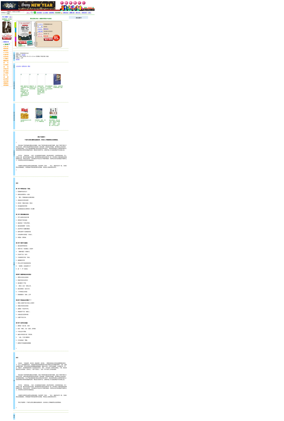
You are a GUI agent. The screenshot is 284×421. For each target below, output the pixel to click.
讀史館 (23, 54)
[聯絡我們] (84, 13)
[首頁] (84, 4)
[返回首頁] (89, 13)
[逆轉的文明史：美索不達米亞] (41, 79)
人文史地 (18, 66)
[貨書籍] (58, 13)
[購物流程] (66, 13)
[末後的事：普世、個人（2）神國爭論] (40, 113)
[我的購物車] (66, 4)
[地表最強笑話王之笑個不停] (26, 113)
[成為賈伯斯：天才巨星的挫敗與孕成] (6, 27)
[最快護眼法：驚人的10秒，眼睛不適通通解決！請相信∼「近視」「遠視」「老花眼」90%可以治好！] (54, 113)
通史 (29, 66)
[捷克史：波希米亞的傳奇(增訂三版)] (58, 79)
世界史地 (24, 66)
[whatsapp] (35, 13)
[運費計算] (72, 13)
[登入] (28, 13)
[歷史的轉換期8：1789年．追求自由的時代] (49, 79)
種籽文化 (46, 29)
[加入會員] (71, 4)
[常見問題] (79, 4)
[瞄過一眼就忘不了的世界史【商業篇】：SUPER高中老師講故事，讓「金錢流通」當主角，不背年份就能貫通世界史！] (25, 79)
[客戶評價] (31, 13)
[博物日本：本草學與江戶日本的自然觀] (33, 79)
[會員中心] (75, 4)
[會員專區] (52, 13)
